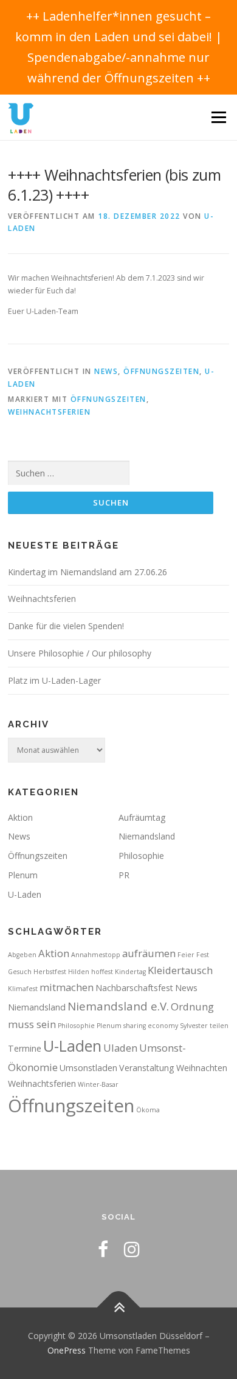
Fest (202, 954)
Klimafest (23, 988)
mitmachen (67, 987)
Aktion (20, 817)
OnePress (66, 1350)
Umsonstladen (88, 1067)
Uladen (120, 1048)
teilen (219, 1025)
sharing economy (150, 1025)
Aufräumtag (141, 817)
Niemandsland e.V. (118, 1005)
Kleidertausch (180, 970)
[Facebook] (103, 1249)
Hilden (78, 971)
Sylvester (194, 1025)
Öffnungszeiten (161, 371)
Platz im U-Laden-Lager (54, 680)
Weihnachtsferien (49, 412)
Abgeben (22, 954)
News (106, 371)
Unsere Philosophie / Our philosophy (79, 653)
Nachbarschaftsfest (134, 987)
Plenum (23, 875)
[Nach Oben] (118, 1307)
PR (123, 875)
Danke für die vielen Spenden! (66, 626)
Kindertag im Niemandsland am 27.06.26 (87, 572)
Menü (218, 117)
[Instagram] (132, 1249)
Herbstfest (49, 971)
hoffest (102, 971)
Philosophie (141, 855)
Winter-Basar (98, 1084)
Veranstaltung (146, 1067)
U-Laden (24, 894)
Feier (185, 954)
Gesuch (20, 971)
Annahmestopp (95, 954)
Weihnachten (201, 1067)
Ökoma (148, 1110)
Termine (24, 1048)
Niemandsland (146, 836)
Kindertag (130, 971)
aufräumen (149, 953)
